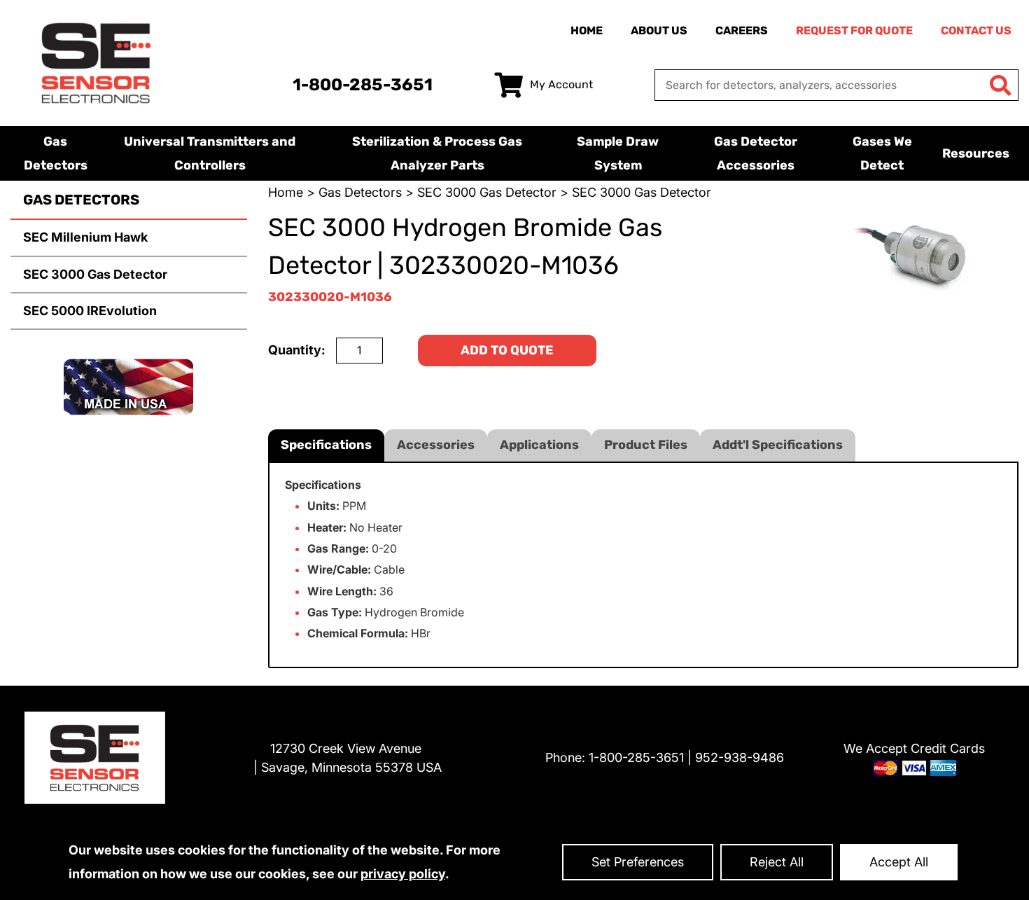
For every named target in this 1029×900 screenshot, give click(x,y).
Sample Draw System (618, 153)
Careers (741, 30)
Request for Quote (854, 30)
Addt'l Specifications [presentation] (778, 444)
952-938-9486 (739, 757)
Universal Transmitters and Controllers (209, 153)
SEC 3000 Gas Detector (95, 274)
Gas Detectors (56, 153)
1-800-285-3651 (363, 85)
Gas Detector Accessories (755, 153)
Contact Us (976, 30)
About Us (659, 30)
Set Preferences (638, 861)
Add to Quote (507, 350)
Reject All (777, 861)
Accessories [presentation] (436, 444)
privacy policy (402, 873)
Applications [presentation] (539, 444)
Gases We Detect (882, 153)
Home (586, 30)
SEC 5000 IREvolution (90, 310)
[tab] (326, 445)
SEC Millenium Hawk (85, 237)
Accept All (898, 861)
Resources (975, 153)
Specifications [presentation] (326, 444)
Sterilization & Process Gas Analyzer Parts (437, 153)
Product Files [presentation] (645, 444)
